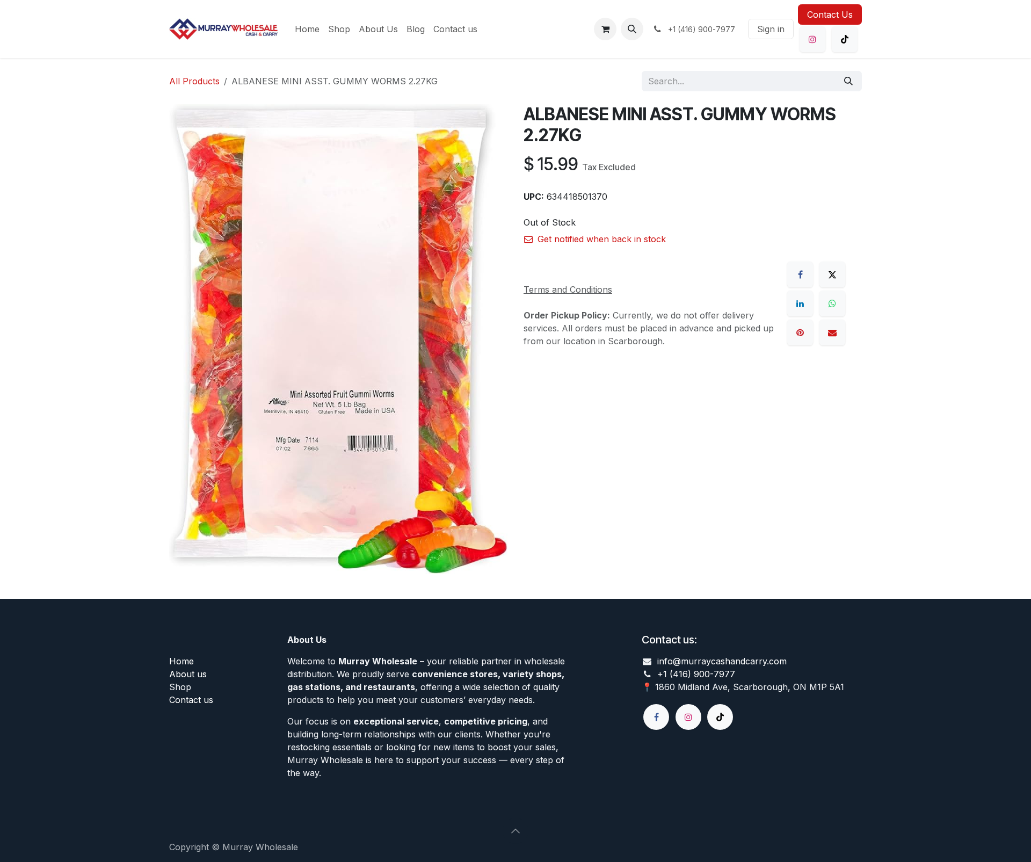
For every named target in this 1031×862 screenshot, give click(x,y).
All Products (194, 81)
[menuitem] (307, 29)
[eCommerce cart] (605, 29)
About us (188, 674)
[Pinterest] (800, 332)
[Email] (832, 332)
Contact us (191, 699)
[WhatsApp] (832, 303)
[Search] (848, 81)
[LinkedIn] (800, 303)
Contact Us (830, 14)
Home (181, 661)
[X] (832, 274)
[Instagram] (812, 39)
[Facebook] (800, 274)
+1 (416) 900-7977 (696, 674)
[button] (632, 29)
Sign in (771, 29)
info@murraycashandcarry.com (722, 661)
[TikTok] (845, 39)
